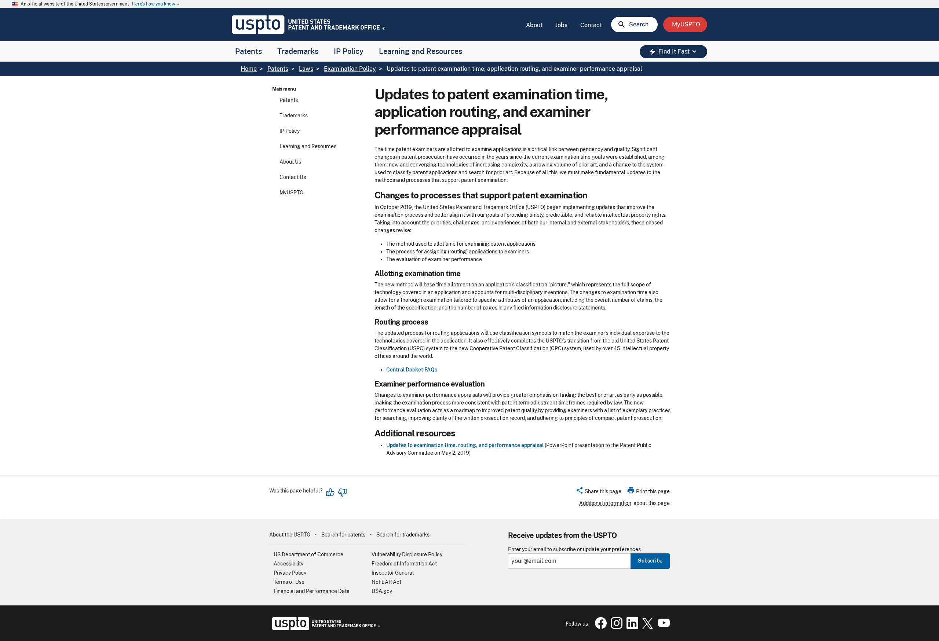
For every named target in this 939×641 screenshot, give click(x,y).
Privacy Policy (290, 573)
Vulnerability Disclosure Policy (407, 554)
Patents (248, 51)
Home (249, 68)
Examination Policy (350, 68)
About (534, 25)
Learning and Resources (420, 51)
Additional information (605, 503)
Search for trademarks (403, 535)
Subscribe (650, 561)
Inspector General (393, 573)
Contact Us (292, 177)
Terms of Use (289, 582)
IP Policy (348, 51)
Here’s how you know (156, 4)
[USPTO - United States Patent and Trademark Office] (324, 628)
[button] (598, 492)
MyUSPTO (291, 192)
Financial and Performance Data (312, 591)
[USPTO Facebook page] (599, 627)
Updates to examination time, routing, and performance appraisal (465, 445)
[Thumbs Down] (342, 492)
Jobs (561, 25)
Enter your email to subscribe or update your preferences (574, 549)
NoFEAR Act (386, 582)
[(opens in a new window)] (615, 627)
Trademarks (297, 51)
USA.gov (382, 591)
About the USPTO (289, 535)
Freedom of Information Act (404, 564)
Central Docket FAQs (411, 370)
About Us (290, 162)
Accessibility (288, 564)
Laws (306, 68)
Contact (591, 25)
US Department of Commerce (308, 554)
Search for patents (343, 535)
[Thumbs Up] (330, 492)
